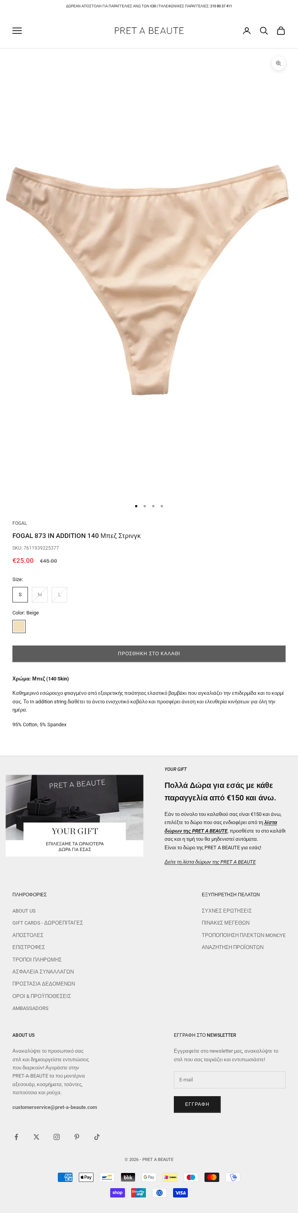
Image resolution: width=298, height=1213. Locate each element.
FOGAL (19, 523)
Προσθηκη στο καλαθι (149, 653)
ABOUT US (24, 911)
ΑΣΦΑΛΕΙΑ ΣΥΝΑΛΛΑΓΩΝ (43, 972)
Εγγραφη (197, 1104)
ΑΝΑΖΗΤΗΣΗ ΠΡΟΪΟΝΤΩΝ (232, 947)
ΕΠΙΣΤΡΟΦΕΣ (28, 947)
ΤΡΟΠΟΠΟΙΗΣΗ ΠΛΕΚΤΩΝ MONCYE (244, 935)
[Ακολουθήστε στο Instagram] (57, 1137)
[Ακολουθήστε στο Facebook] (16, 1137)
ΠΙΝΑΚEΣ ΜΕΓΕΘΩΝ (225, 923)
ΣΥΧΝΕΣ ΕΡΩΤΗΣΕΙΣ (227, 911)
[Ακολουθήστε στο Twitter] (36, 1137)
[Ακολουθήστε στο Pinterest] (77, 1137)
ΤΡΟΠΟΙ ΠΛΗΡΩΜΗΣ (37, 960)
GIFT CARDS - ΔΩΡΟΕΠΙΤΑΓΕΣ (47, 923)
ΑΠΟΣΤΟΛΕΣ (27, 935)
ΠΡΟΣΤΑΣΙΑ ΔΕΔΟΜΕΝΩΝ (43, 984)
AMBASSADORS (30, 1008)
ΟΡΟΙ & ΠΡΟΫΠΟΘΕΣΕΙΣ (41, 996)
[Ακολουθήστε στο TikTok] (97, 1137)
